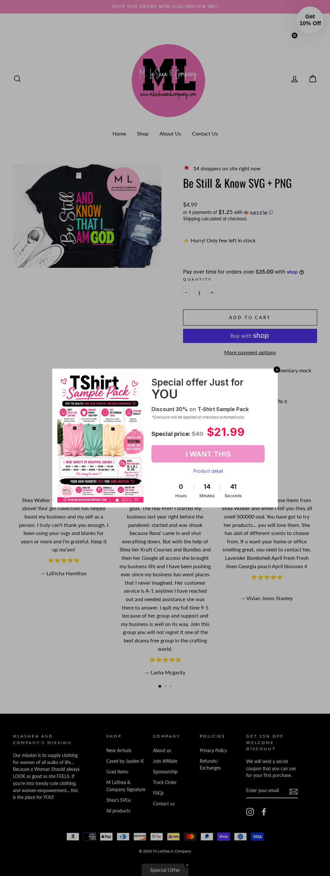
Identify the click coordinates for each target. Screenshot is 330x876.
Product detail (208, 471)
